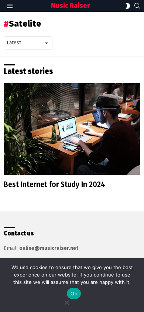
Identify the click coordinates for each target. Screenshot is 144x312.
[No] (66, 301)
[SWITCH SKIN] (128, 6)
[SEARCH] (137, 6)
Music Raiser (70, 5)
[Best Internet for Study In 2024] (72, 128)
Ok (74, 293)
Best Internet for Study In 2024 (54, 184)
